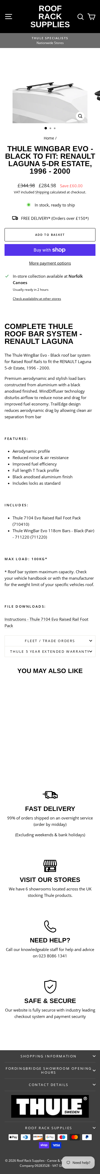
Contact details (49, 1084)
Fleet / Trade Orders (50, 640)
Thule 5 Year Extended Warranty (50, 651)
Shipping (42, 192)
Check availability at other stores (37, 298)
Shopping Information (49, 1056)
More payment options (50, 263)
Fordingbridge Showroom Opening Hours (49, 1070)
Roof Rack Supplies (50, 16)
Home (49, 138)
